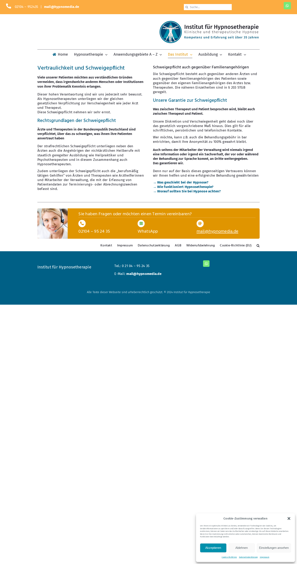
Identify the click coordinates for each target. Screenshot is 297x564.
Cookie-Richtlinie (229, 557)
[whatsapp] (287, 5)
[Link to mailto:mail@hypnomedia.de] (200, 223)
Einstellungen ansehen (274, 547)
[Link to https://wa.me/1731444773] (141, 223)
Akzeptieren (213, 547)
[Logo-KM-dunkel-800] (209, 22)
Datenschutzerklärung (248, 557)
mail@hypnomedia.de (61, 7)
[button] (289, 518)
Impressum (264, 557)
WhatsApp (148, 231)
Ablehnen (241, 547)
